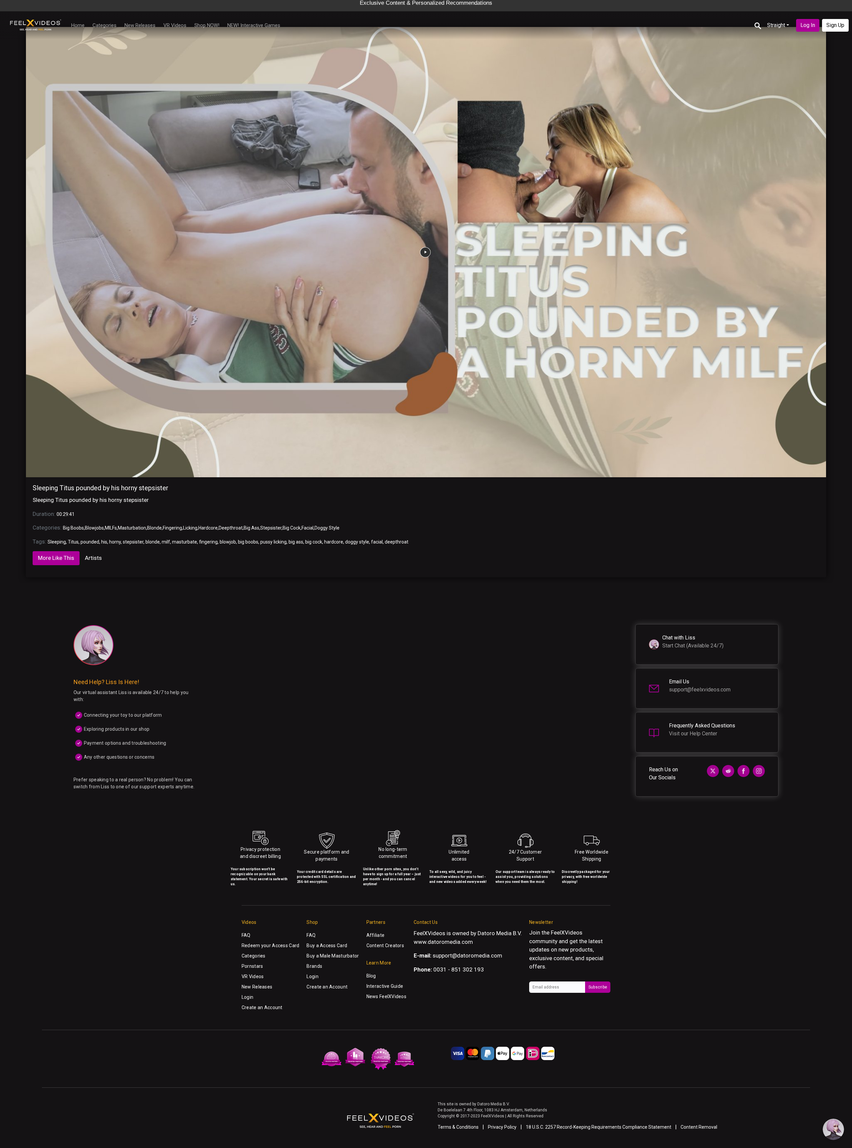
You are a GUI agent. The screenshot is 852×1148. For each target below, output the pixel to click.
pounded (90, 542)
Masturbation (132, 528)
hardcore (333, 542)
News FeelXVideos (386, 996)
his (104, 542)
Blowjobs (94, 528)
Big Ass (251, 528)
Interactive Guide (384, 986)
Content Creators (385, 945)
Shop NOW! (206, 25)
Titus (73, 542)
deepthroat (396, 542)
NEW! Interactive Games (253, 25)
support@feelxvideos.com (700, 689)
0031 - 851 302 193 (458, 969)
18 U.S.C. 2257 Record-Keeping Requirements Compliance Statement (598, 1127)
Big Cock (292, 528)
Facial (308, 528)
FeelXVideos (566, 932)
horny (115, 542)
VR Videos (174, 25)
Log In (807, 25)
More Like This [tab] (56, 558)
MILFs (111, 528)
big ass (296, 542)
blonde (152, 542)
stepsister (133, 542)
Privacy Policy (502, 1127)
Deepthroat (231, 528)
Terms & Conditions (458, 1127)
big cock (313, 542)
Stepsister (271, 528)
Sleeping (57, 542)
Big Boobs (73, 528)
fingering (208, 542)
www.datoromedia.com (443, 942)
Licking (190, 528)
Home (78, 25)
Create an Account (262, 1007)
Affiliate (375, 935)
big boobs (248, 542)
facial (377, 542)
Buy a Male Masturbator (333, 955)
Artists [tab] (93, 558)
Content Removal (699, 1127)
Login (247, 997)
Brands (314, 966)
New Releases (139, 25)
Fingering (172, 528)
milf (166, 542)
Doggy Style (327, 528)
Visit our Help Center (693, 733)
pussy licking (273, 542)
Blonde (154, 528)
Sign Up (835, 25)
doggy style (357, 542)
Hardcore (208, 528)
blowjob (228, 542)
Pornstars (252, 966)
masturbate (184, 542)
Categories (104, 25)
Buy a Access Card (327, 945)
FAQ (246, 935)
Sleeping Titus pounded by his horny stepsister (100, 488)
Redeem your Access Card (270, 945)
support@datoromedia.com (467, 955)
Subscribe (597, 987)
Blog (371, 975)
